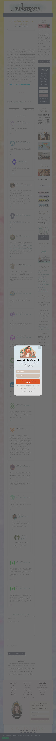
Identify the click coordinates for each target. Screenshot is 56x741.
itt (33, 391)
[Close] (39, 347)
